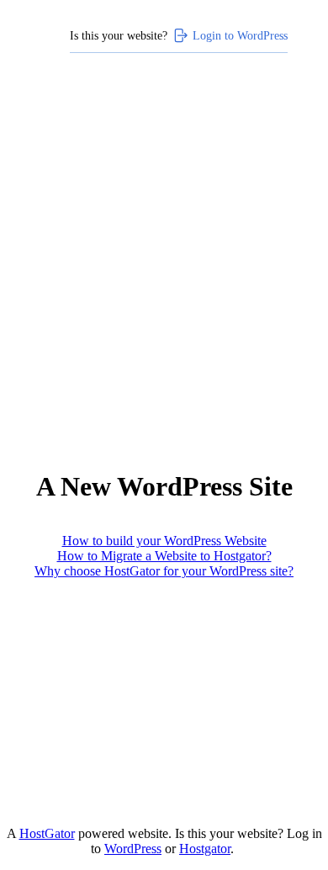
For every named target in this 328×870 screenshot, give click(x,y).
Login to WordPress (240, 35)
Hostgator (204, 848)
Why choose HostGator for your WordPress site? (164, 571)
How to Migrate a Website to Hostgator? (164, 556)
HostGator (47, 833)
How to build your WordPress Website (164, 540)
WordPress (132, 848)
